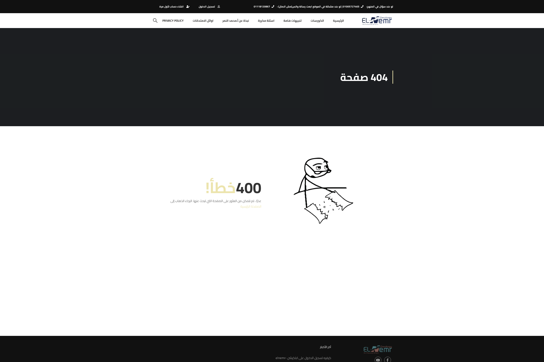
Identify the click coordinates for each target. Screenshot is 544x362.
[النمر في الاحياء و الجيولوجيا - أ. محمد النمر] (377, 20)
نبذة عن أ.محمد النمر (235, 20)
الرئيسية (338, 20)
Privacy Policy (173, 20)
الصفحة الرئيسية (250, 206)
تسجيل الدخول (207, 6)
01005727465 (351, 6)
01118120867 (262, 6)
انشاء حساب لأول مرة (171, 6)
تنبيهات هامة (292, 20)
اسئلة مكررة (266, 20)
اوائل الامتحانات (203, 20)
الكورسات (317, 20)
